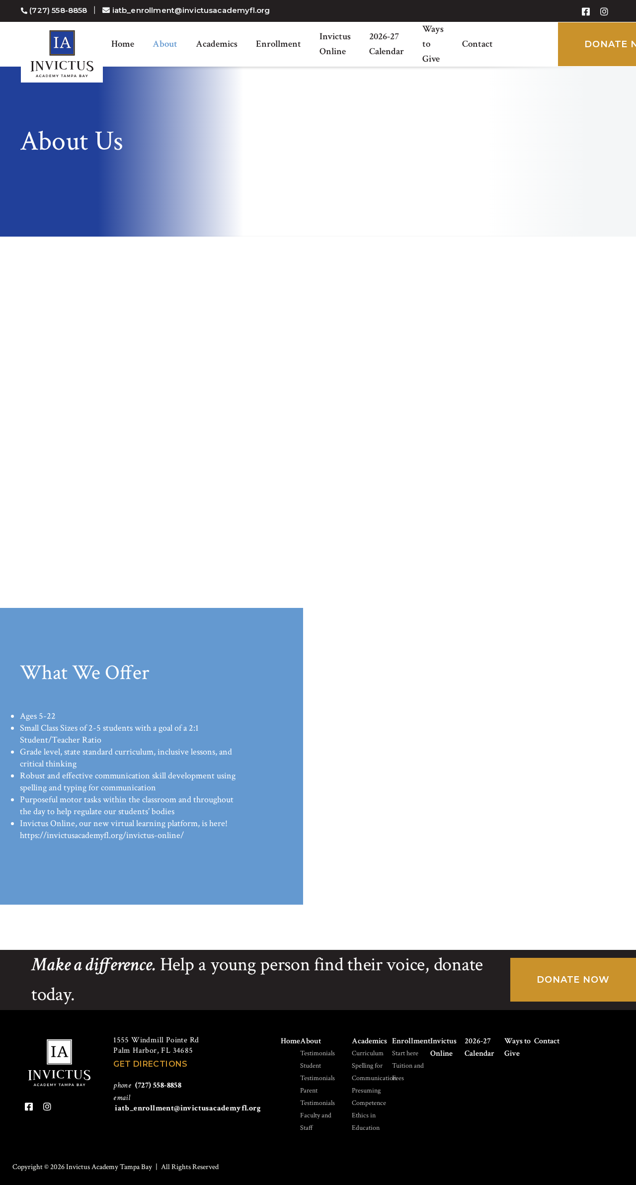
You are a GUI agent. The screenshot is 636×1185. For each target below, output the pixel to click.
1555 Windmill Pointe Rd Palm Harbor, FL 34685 (156, 1045)
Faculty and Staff (315, 1121)
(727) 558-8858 (158, 1085)
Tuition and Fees (408, 1072)
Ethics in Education (366, 1121)
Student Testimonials (317, 1072)
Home (122, 44)
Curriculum (368, 1053)
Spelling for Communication (374, 1072)
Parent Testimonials (317, 1096)
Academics (217, 44)
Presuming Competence (369, 1096)
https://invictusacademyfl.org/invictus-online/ (102, 835)
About (165, 44)
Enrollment (278, 44)
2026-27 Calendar (386, 44)
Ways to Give (433, 44)
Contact (477, 44)
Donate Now (573, 979)
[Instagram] (604, 12)
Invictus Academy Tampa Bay (62, 53)
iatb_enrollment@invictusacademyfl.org (188, 1108)
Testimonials (317, 1053)
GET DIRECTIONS (150, 1064)
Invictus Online (335, 44)
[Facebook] (586, 12)
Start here (405, 1053)
